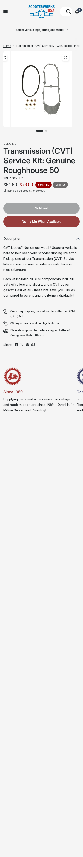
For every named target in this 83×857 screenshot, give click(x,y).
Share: (7, 344)
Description (12, 239)
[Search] (66, 11)
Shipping (8, 190)
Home (7, 45)
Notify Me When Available (41, 222)
